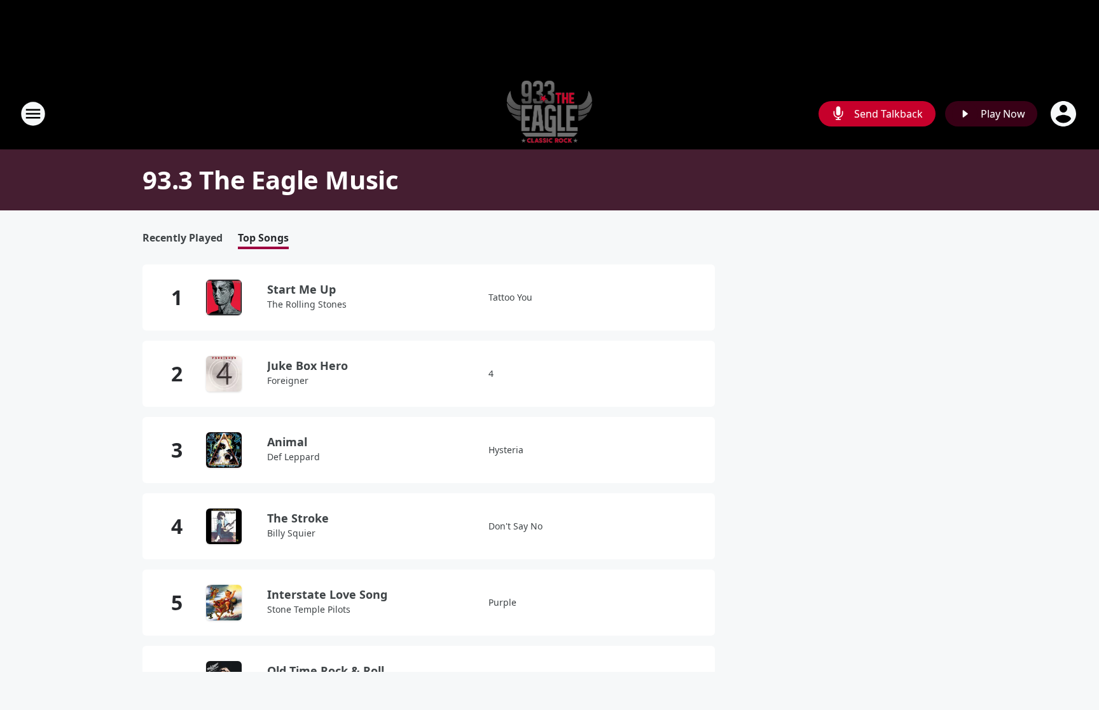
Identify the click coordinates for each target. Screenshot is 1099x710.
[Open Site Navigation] (33, 113)
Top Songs (263, 238)
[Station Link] (549, 113)
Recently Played (182, 238)
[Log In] (1065, 113)
